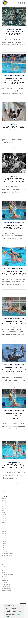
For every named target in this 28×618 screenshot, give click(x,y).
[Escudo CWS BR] (11, 3)
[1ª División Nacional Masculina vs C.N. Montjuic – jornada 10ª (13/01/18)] (14, 256)
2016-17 (4, 520)
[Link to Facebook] (20, 3)
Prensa (3, 578)
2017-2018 (6, 28)
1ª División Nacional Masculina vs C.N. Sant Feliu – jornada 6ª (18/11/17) (14, 465)
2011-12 (4, 510)
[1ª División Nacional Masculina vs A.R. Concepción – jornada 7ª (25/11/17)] (14, 398)
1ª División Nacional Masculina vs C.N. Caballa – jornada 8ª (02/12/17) (14, 369)
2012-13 (4, 512)
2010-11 (4, 508)
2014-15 (4, 516)
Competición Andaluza (19, 28)
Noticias (4, 576)
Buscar (3, 602)
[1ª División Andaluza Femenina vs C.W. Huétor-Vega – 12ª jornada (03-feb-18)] (14, 111)
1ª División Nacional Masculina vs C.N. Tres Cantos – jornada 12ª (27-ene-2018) (14, 81)
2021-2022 (4, 530)
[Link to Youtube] (23, 3)
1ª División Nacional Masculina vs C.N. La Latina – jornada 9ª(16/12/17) (14, 323)
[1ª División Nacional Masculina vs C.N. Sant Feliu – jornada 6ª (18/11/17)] (14, 450)
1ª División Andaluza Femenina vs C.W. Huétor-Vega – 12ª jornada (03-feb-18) (14, 128)
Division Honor (5, 559)
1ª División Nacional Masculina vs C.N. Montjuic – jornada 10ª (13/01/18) (14, 273)
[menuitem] (15, 3)
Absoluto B (4, 543)
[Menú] (15, 3)
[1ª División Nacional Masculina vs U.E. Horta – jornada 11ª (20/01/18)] (14, 210)
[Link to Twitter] (18, 3)
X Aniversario (5, 596)
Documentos (5, 561)
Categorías (4, 551)
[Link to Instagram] (25, 3)
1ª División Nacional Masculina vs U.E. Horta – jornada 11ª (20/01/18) (14, 227)
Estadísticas (5, 564)
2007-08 (4, 502)
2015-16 (4, 518)
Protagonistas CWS (6, 584)
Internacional (5, 568)
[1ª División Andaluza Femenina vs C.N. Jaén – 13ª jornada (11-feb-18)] (14, 16)
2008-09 (4, 504)
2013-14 (4, 514)
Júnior (3, 570)
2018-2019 (4, 524)
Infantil (3, 566)
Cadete (3, 549)
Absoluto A (10, 28)
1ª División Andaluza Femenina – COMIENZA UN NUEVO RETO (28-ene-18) (14, 179)
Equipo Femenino (10, 29)
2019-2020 (4, 526)
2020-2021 (4, 528)
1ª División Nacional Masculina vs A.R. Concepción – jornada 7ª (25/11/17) (14, 416)
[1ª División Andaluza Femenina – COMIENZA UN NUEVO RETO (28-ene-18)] (14, 163)
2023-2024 (4, 533)
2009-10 (4, 506)
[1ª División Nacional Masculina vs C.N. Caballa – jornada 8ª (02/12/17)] (14, 353)
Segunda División (6, 586)
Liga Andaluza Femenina (8, 574)
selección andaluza (6, 588)
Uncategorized (18, 29)
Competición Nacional (19, 75)
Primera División (10, 77)
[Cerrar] (23, 605)
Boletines (4, 547)
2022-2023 (4, 531)
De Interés (4, 557)
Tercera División (6, 592)
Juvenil (3, 572)
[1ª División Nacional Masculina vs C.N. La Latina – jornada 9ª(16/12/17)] (14, 306)
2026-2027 (4, 539)
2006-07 (4, 500)
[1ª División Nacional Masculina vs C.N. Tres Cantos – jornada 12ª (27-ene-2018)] (14, 63)
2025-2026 (4, 537)
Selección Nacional (6, 590)
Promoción (4, 582)
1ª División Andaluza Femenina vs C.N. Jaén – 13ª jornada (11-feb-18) (14, 33)
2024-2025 (4, 535)
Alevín (3, 545)
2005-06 (4, 498)
